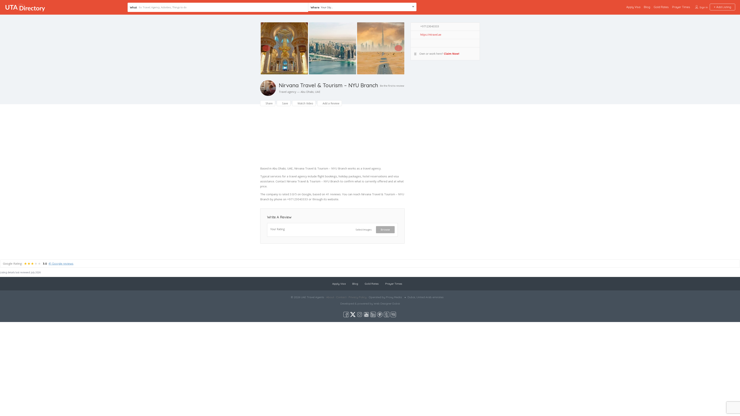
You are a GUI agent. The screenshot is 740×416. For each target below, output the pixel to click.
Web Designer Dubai (387, 303)
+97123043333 (429, 26)
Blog (647, 7)
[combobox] (362, 7)
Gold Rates (661, 7)
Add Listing (723, 7)
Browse (385, 229)
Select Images (364, 229)
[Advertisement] (332, 139)
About (330, 297)
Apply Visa (633, 7)
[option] (284, 48)
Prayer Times (681, 7)
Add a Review (330, 103)
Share (269, 103)
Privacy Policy (358, 297)
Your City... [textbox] (327, 7)
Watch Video (305, 103)
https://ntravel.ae (430, 34)
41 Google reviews (61, 263)
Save (284, 103)
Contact (341, 297)
